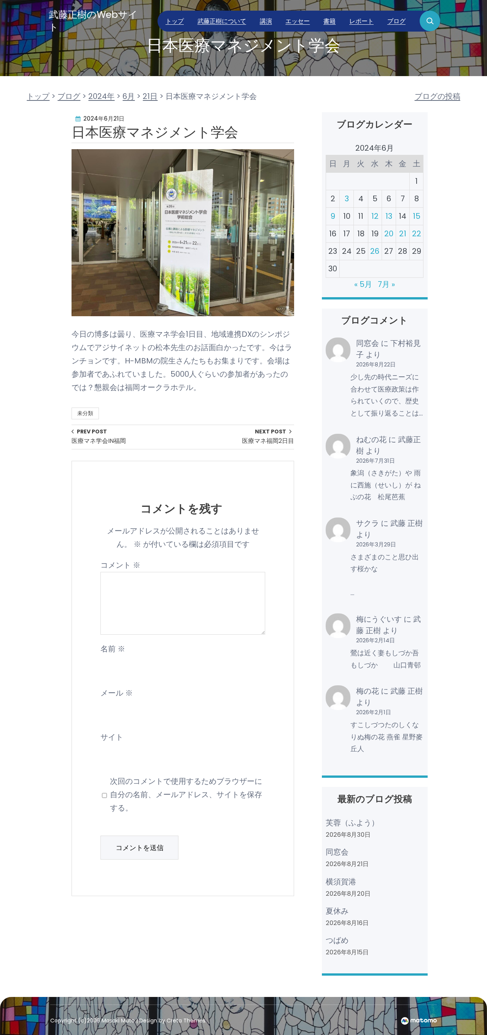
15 (416, 216)
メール (116, 693)
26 (374, 251)
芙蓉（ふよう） (352, 822)
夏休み (337, 911)
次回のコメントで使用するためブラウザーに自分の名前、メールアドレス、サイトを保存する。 (186, 794)
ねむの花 (371, 439)
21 (402, 233)
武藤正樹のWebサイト (93, 21)
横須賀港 (341, 881)
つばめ (337, 940)
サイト (111, 737)
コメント (120, 565)
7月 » (386, 284)
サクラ (367, 523)
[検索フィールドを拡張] (430, 21)
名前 (112, 648)
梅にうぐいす (379, 619)
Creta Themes (186, 1020)
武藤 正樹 (406, 523)
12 (375, 216)
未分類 (85, 413)
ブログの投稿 (437, 96)
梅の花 (367, 691)
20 (388, 233)
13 (388, 216)
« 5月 (363, 284)
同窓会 (367, 343)
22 (416, 233)
